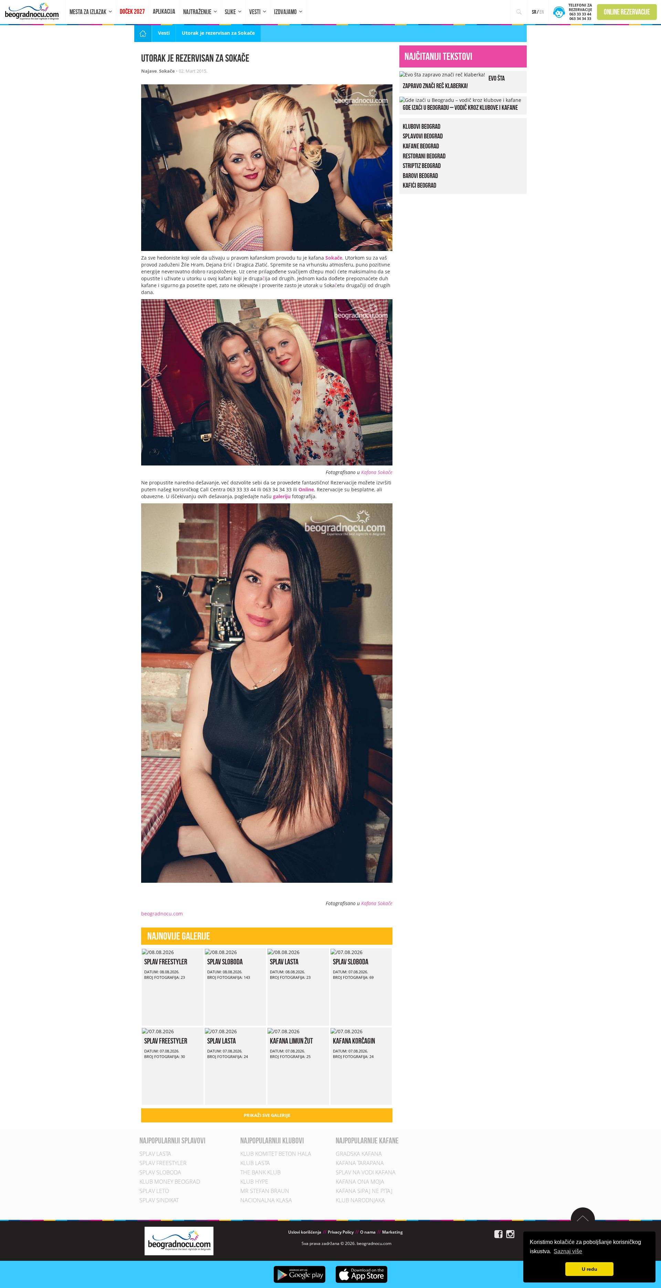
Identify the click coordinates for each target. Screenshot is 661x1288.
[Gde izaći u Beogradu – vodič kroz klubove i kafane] (460, 99)
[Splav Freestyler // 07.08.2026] (158, 1030)
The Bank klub (260, 1172)
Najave (149, 71)
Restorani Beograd (424, 156)
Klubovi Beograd (421, 126)
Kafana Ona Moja (360, 1181)
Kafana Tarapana (360, 1163)
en (541, 12)
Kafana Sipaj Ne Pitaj (364, 1191)
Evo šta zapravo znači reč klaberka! (454, 82)
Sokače (167, 71)
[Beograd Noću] (179, 1240)
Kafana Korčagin (354, 1041)
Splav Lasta (284, 961)
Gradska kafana (359, 1154)
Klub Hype (254, 1181)
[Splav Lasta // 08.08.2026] (283, 951)
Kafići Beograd (419, 185)
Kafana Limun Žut (291, 1041)
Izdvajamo (285, 11)
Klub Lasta (255, 1163)
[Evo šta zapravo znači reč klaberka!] (442, 74)
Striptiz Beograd (422, 165)
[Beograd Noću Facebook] (498, 1234)
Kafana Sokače (376, 472)
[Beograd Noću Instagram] (510, 1234)
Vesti (255, 11)
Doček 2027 (132, 11)
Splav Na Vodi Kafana (366, 1172)
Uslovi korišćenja (304, 1232)
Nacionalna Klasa (266, 1200)
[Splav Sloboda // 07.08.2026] (346, 951)
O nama (368, 1232)
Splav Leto (154, 1191)
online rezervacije (627, 12)
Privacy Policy (341, 1232)
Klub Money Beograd (169, 1181)
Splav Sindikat (159, 1200)
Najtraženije (197, 11)
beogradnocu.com (162, 913)
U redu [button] (589, 1269)
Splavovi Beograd (423, 136)
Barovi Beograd (420, 175)
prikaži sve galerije (267, 1115)
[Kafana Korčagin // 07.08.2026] (346, 1030)
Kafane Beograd (421, 146)
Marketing (392, 1232)
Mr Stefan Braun (264, 1191)
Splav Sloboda (225, 961)
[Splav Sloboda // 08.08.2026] (221, 951)
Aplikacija (164, 11)
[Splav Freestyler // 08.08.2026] (158, 951)
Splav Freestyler (165, 961)
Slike (230, 11)
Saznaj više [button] (568, 1251)
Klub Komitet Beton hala (275, 1154)
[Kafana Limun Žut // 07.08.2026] (283, 1030)
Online (306, 489)
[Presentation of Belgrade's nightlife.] (33, 11)
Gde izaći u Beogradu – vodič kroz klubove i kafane (460, 107)
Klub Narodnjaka (360, 1200)
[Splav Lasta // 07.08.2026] (221, 1030)
